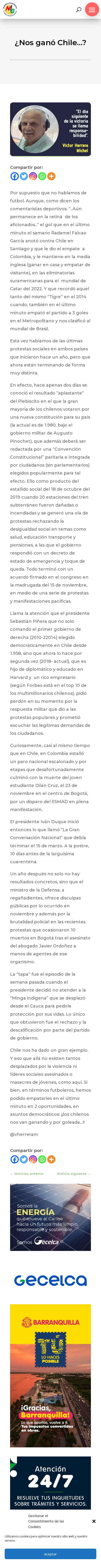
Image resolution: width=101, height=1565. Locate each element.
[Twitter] (24, 176)
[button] (94, 1521)
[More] (51, 176)
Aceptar (50, 1554)
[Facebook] (15, 176)
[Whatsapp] (42, 176)
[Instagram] (33, 176)
